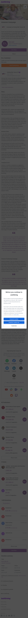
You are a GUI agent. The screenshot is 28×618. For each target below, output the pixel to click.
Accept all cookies (14, 319)
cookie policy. (16, 314)
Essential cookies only (14, 322)
